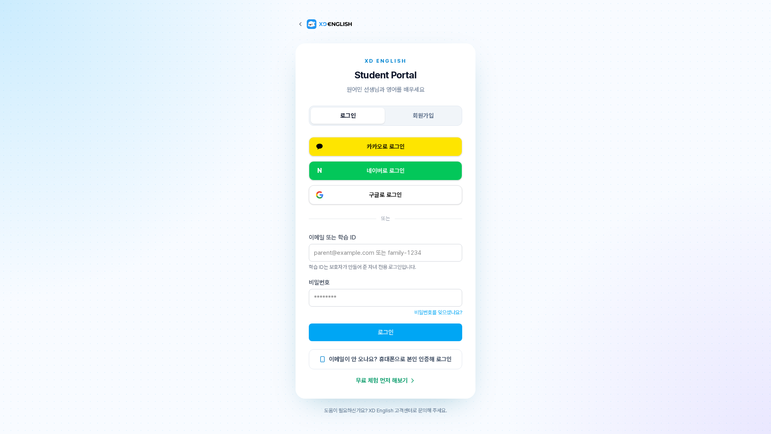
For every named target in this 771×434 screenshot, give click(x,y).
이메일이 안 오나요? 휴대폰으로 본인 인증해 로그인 (390, 359)
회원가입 (423, 115)
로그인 (348, 115)
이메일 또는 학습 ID (332, 237)
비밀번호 (319, 282)
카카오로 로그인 (386, 146)
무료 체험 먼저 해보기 (382, 380)
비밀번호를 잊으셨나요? (438, 312)
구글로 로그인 (385, 195)
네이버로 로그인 (361, 170)
